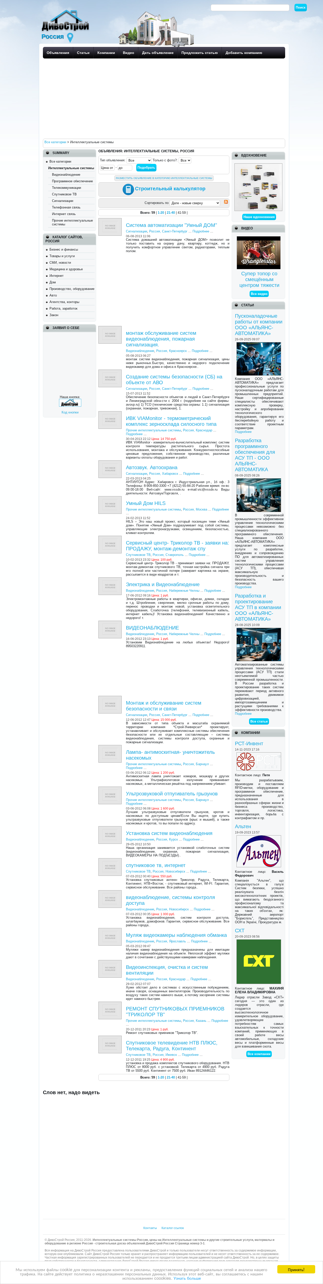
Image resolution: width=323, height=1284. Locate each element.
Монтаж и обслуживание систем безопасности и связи (163, 705)
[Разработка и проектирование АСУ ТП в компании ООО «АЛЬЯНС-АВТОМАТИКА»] (259, 630)
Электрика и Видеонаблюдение (163, 584)
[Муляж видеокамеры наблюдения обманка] (110, 930)
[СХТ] (259, 941)
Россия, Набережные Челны (177, 590)
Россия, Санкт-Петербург (168, 231)
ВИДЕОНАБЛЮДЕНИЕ (152, 628)
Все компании (259, 1054)
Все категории (60, 161)
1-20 (161, 213)
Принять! (296, 1269)
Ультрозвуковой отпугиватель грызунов (172, 793)
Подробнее (243, 432)
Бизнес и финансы (63, 249)
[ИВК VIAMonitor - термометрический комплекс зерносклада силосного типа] (110, 413)
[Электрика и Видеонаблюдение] (110, 579)
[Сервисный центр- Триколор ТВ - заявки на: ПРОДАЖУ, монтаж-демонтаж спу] (110, 538)
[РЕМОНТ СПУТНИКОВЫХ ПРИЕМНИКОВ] (110, 1003)
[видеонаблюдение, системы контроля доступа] (110, 892)
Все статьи (259, 721)
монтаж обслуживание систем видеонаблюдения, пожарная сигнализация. (161, 338)
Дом (52, 282)
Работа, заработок (63, 308)
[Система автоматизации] (110, 220)
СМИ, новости (60, 262)
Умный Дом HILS (146, 503)
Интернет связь (64, 214)
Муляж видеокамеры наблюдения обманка (176, 935)
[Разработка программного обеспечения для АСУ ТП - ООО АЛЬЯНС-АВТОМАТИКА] (259, 480)
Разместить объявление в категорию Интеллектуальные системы (164, 178)
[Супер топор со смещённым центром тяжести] (259, 238)
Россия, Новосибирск (169, 871)
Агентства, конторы (64, 302)
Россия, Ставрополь (168, 555)
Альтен (243, 826)
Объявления (58, 53)
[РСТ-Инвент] (259, 754)
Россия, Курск (167, 839)
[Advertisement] (163, 98)
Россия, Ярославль (171, 941)
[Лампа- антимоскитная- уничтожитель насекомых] (110, 747)
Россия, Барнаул (196, 764)
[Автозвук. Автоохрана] (110, 462)
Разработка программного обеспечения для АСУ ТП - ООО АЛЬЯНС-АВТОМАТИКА (255, 455)
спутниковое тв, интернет (155, 865)
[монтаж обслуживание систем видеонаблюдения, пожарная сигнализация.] (110, 328)
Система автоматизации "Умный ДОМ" (171, 225)
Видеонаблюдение (66, 174)
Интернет (56, 276)
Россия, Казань (194, 1021)
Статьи (83, 53)
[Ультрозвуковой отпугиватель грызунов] (110, 788)
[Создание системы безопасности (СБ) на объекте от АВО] (110, 371)
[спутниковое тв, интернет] (110, 860)
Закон (53, 315)
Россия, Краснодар (197, 430)
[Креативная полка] (258, 165)
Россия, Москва (195, 509)
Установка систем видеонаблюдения (169, 833)
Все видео (259, 294)
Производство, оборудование (71, 289)
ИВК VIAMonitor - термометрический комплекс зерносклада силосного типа (171, 421)
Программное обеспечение (72, 181)
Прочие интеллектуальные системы (153, 430)
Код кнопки (70, 412)
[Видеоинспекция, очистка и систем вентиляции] (110, 962)
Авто (53, 295)
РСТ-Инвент (249, 743)
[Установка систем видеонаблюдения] (110, 828)
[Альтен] (259, 837)
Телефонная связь (66, 207)
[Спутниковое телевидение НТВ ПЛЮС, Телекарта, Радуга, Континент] (110, 1037)
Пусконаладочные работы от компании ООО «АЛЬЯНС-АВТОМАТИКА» (258, 324)
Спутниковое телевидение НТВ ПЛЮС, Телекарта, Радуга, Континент (172, 1045)
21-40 (171, 213)
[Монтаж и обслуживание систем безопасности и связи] (110, 698)
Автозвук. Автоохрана (151, 467)
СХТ (240, 930)
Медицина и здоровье (66, 269)
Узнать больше (187, 1278)
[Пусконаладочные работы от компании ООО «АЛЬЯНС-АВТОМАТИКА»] (259, 344)
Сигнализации (62, 201)
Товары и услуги (62, 256)
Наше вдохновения (259, 217)
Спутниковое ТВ (64, 194)
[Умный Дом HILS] (110, 498)
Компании (106, 53)
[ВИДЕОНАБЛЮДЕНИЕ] (110, 622)
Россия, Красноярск (171, 351)
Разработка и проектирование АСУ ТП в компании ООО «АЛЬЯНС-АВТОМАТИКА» (258, 607)
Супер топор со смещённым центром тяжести (259, 279)
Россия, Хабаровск (163, 473)
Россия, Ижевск (165, 1055)
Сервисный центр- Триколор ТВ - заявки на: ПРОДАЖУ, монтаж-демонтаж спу (177, 545)
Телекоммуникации (66, 188)
